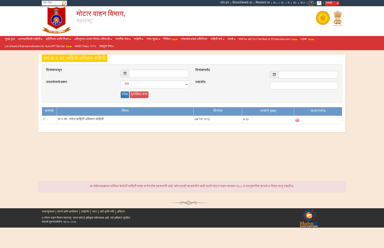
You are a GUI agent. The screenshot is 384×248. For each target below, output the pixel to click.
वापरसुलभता (48, 212)
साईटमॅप (85, 212)
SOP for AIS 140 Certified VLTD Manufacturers (265, 39)
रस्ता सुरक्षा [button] (152, 39)
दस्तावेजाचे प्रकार (56, 83)
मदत (94, 212)
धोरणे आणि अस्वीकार (67, 212)
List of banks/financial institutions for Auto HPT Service (35, 47)
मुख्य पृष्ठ (10, 39)
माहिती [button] (137, 39)
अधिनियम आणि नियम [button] (57, 39)
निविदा (167, 39)
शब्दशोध (200, 83)
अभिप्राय (121, 212)
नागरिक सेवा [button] (122, 39)
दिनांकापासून (54, 71)
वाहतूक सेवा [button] (105, 47)
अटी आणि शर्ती (107, 212)
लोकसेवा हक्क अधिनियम (194, 39)
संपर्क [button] (230, 39)
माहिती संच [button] (216, 39)
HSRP (304, 39)
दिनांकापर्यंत (202, 71)
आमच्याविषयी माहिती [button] (29, 39)
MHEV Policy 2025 (85, 47)
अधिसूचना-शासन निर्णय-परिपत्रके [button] (92, 39)
